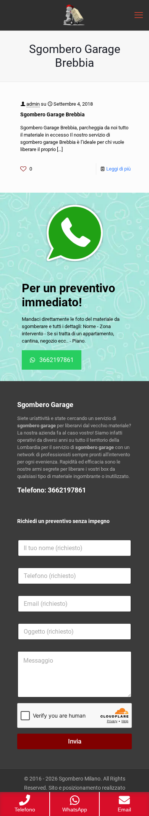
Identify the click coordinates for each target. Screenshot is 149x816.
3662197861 (67, 490)
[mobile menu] (138, 15)
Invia (74, 741)
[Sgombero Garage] (74, 15)
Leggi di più (118, 169)
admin (33, 104)
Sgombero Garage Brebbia (52, 114)
